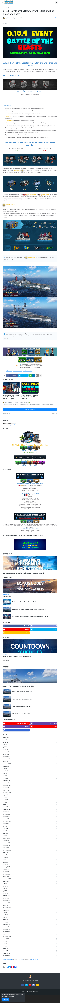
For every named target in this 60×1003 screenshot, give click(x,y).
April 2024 (30, 804)
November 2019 (30, 931)
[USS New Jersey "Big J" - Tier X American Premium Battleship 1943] (7, 609)
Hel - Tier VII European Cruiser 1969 (21, 714)
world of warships (27, 371)
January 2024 (30, 811)
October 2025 (30, 761)
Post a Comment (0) (30, 409)
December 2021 (30, 871)
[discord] (33, 985)
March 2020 (30, 922)
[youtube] (30, 985)
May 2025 (30, 773)
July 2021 (30, 883)
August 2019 (30, 938)
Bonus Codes (7, 596)
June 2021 (30, 886)
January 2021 (30, 898)
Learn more (11, 996)
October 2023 (30, 819)
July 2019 (30, 941)
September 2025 (30, 763)
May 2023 (30, 831)
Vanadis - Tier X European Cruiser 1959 (22, 691)
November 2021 (30, 874)
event (10, 371)
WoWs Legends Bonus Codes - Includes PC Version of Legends (23, 573)
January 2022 (30, 869)
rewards (20, 371)
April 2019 (30, 948)
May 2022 (30, 859)
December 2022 (30, 843)
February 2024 (30, 809)
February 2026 (30, 751)
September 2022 (30, 850)
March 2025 (30, 778)
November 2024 (30, 787)
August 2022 (30, 852)
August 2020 (30, 910)
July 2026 (30, 739)
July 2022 (30, 855)
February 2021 (30, 895)
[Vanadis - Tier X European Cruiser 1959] (7, 691)
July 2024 (30, 797)
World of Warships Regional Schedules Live (17, 656)
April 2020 (30, 919)
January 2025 (30, 783)
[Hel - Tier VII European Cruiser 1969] (7, 714)
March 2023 (30, 835)
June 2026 (30, 742)
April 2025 (30, 775)
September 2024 (30, 792)
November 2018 (30, 955)
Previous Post (6, 413)
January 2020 (30, 926)
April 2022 (30, 862)
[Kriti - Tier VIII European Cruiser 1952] (7, 706)
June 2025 (30, 771)
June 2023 (30, 828)
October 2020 (30, 905)
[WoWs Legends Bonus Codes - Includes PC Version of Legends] (30, 563)
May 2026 (30, 744)
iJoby (21, 959)
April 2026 (30, 747)
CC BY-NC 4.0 (34, 959)
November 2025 (30, 759)
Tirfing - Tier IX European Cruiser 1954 (21, 699)
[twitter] (26, 985)
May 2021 (30, 888)
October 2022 (30, 847)
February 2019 (30, 953)
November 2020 (30, 902)
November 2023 (30, 816)
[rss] (37, 985)
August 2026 (30, 737)
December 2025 (30, 756)
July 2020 (30, 912)
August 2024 (30, 795)
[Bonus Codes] (30, 586)
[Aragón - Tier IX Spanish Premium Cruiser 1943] (30, 676)
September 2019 (30, 936)
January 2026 (30, 754)
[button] (2, 2)
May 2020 (30, 917)
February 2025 (30, 780)
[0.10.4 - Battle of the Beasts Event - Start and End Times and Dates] (30, 388)
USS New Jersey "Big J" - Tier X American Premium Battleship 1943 (29, 609)
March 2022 (30, 864)
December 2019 (30, 929)
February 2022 (30, 867)
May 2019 (30, 946)
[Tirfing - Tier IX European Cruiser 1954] (7, 699)
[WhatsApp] (30, 375)
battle (7, 7)
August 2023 (30, 823)
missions (15, 371)
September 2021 (30, 879)
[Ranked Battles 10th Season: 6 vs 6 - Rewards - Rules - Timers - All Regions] (11, 388)
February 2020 (30, 924)
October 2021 (30, 876)
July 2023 (30, 826)
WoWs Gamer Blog (7, 959)
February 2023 (30, 838)
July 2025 (30, 768)
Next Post (54, 413)
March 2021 (30, 893)
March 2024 (30, 807)
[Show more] (40, 375)
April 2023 (30, 833)
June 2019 (30, 943)
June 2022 (30, 857)
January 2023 (30, 840)
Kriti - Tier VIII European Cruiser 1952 (21, 706)
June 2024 (30, 799)
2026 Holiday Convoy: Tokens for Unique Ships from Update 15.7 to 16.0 (30, 616)
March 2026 (30, 749)
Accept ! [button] (6, 999)
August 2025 (30, 766)
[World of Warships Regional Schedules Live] (30, 646)
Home (4, 7)
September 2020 (30, 907)
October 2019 (30, 934)
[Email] (37, 375)
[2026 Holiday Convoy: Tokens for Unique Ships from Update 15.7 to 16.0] (7, 616)
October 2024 (30, 790)
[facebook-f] (22, 985)
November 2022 (30, 845)
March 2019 (30, 950)
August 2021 (30, 881)
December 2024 (30, 785)
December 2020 (30, 900)
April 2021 (30, 891)
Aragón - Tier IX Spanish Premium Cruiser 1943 (18, 686)
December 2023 (30, 814)
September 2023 (30, 821)
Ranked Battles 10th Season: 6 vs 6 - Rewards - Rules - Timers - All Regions (11, 396)
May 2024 (30, 802)
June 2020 (30, 914)
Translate (14, 425)
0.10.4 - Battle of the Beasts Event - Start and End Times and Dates (29, 396)
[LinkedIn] (33, 375)
